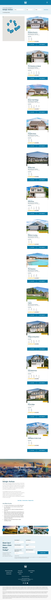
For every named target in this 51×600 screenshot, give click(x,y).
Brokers (20, 573)
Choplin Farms (32, 133)
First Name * (17, 540)
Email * (27, 545)
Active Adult (20, 570)
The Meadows (32, 269)
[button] (14, 22)
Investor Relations (31, 570)
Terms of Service (36, 557)
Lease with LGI (20, 572)
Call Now (32, 44)
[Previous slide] (3, 530)
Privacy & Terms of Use (25, 576)
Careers (31, 572)
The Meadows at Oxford (34, 66)
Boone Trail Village (33, 100)
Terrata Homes (8, 573)
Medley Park (31, 167)
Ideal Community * (29, 549)
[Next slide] (47, 530)
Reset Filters (46, 9)
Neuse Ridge (31, 404)
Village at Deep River (33, 336)
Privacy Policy (31, 557)
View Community (42, 44)
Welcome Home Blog (8, 570)
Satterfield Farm (32, 370)
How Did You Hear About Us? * (18, 550)
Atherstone (31, 201)
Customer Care (8, 572)
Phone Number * (18, 545)
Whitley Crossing (32, 235)
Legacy (30, 303)
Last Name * (28, 540)
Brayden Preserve (33, 32)
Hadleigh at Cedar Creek (34, 438)
